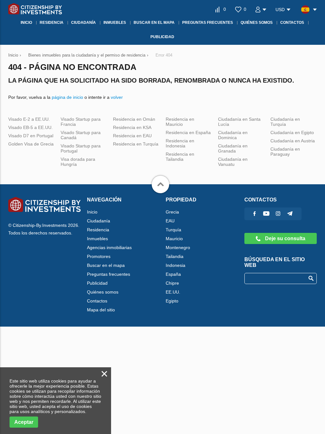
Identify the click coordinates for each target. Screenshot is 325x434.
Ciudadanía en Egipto (292, 132)
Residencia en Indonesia (180, 143)
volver (117, 97)
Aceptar (23, 422)
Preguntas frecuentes (108, 274)
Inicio (92, 211)
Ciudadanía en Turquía (285, 122)
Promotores (98, 256)
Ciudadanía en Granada (233, 148)
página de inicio (67, 97)
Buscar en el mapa (106, 265)
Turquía (173, 229)
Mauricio (174, 238)
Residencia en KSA (132, 127)
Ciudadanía (98, 220)
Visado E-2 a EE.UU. (29, 119)
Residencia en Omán (134, 119)
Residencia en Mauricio (180, 122)
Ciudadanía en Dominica (233, 135)
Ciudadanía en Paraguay (285, 151)
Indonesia (175, 265)
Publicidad (97, 283)
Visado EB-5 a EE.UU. (30, 127)
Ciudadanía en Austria (292, 140)
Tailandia (174, 256)
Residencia (98, 229)
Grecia (172, 211)
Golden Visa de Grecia (31, 143)
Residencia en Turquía (135, 143)
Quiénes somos (102, 292)
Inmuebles (97, 238)
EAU (170, 220)
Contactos (97, 300)
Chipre (172, 283)
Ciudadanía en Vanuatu (233, 162)
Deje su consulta (284, 238)
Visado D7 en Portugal (30, 135)
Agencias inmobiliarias (109, 247)
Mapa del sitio (101, 309)
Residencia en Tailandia (180, 157)
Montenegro (178, 247)
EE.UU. (173, 292)
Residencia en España (188, 132)
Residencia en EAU (132, 135)
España (173, 274)
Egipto (172, 300)
